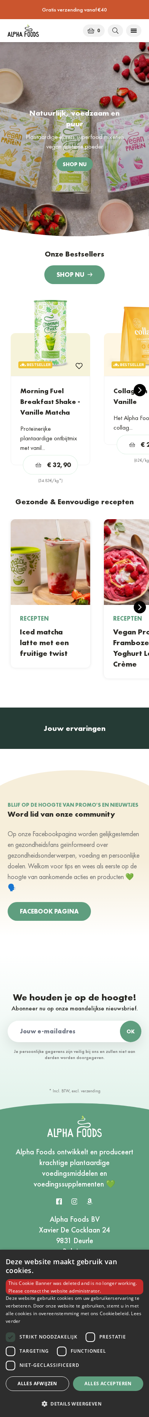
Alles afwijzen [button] (37, 1383)
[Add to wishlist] (79, 365)
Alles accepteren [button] (107, 1383)
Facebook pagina (49, 911)
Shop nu (70, 275)
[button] (74, 1403)
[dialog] (74, 1333)
